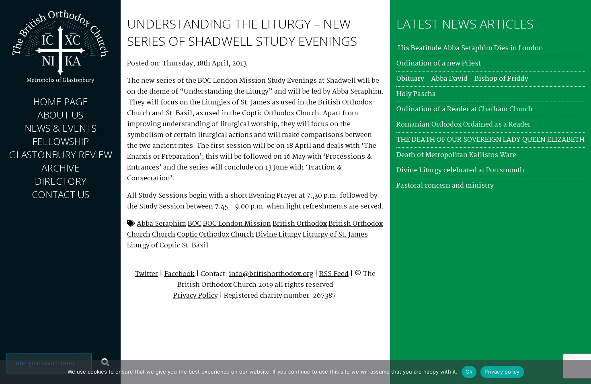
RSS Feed (334, 274)
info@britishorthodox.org (271, 274)
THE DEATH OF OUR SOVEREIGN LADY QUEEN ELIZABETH (490, 140)
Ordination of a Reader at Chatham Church (464, 109)
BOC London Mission (237, 224)
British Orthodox (300, 224)
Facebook (179, 274)
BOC (194, 224)
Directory (60, 181)
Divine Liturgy (278, 234)
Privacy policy (502, 371)
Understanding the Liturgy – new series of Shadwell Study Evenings (242, 32)
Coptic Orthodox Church (215, 234)
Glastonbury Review (60, 154)
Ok (469, 371)
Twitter (146, 274)
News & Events (60, 128)
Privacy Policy (195, 295)
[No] (581, 372)
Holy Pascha (416, 94)
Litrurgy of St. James (335, 234)
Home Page (60, 101)
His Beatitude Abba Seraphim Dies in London (469, 48)
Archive (60, 167)
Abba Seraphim (161, 224)
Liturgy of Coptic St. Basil (167, 245)
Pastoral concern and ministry (445, 185)
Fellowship (60, 141)
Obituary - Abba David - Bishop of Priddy (462, 79)
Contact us (60, 194)
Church (163, 234)
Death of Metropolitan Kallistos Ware (456, 155)
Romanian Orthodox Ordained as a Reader (463, 124)
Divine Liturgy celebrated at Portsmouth (460, 170)
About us (60, 114)
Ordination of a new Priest (438, 63)
